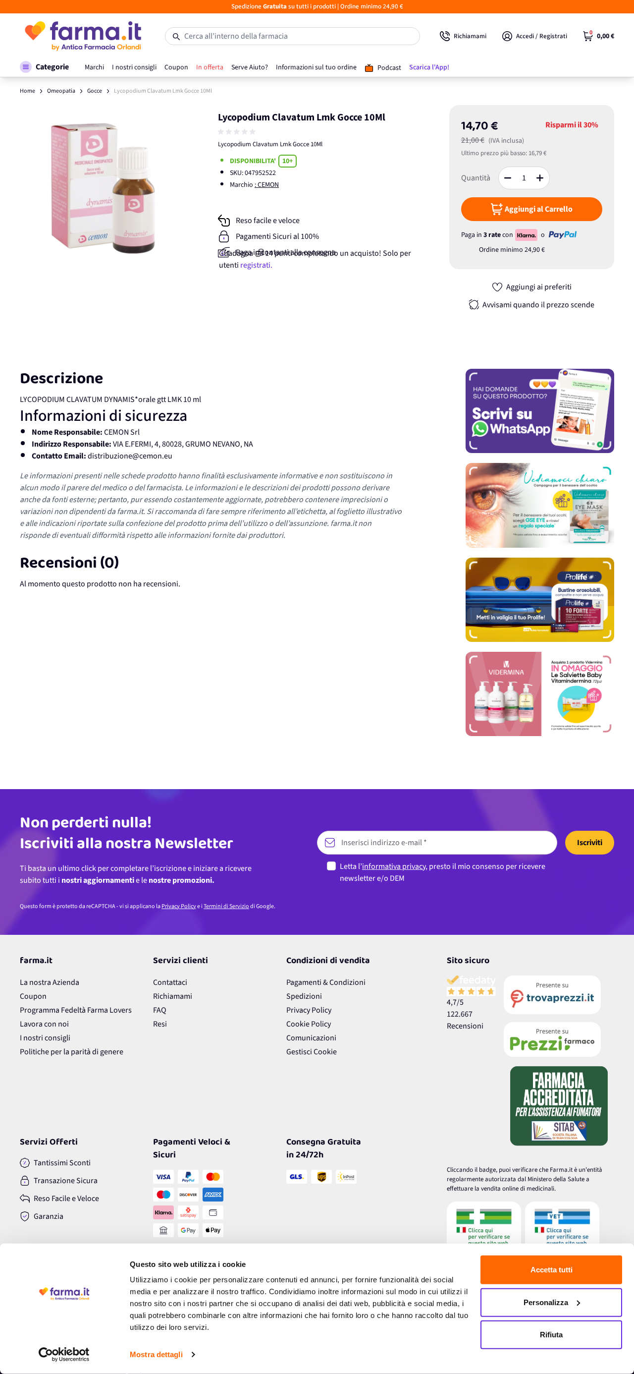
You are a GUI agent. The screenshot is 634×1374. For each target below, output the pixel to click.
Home (27, 91)
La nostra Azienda (49, 982)
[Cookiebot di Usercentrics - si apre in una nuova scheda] (64, 1354)
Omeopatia (61, 91)
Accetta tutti (551, 1269)
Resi (160, 1024)
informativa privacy (393, 866)
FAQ (159, 1010)
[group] (238, 132)
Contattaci (170, 982)
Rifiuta (551, 1334)
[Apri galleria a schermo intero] (103, 188)
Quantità (475, 177)
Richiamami (172, 996)
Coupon (33, 996)
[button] (44, 67)
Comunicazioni (311, 1037)
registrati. (256, 265)
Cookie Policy (308, 1024)
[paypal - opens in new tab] (563, 235)
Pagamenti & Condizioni (326, 982)
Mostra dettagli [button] (156, 1354)
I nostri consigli (45, 1037)
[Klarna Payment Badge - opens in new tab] (527, 235)
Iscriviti (589, 842)
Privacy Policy (178, 906)
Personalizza (546, 1302)
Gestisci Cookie (311, 1051)
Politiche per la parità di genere (71, 1051)
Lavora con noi (44, 1024)
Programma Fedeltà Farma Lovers (76, 1010)
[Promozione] (540, 411)
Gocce (94, 91)
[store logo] (82, 36)
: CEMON (267, 185)
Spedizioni (304, 996)
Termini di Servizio (226, 906)
